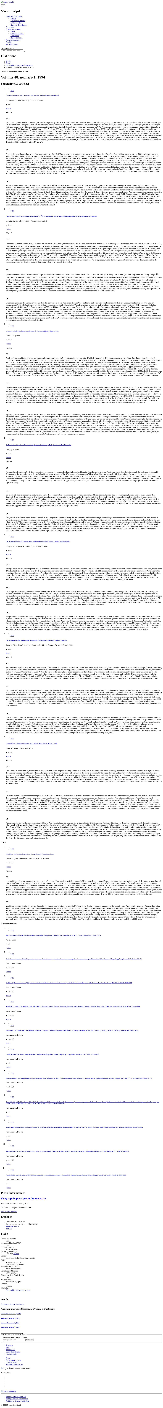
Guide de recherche (13, 1352)
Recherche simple (7, 48)
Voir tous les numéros (9, 1212)
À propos (16, 29)
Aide (7, 1348)
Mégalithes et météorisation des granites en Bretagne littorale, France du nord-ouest (30, 854)
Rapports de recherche (19, 25)
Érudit (13, 31)
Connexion (10, 27)
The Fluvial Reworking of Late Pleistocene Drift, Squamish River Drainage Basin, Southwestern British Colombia (38, 445)
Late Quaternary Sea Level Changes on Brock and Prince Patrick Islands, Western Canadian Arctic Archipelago (38, 541)
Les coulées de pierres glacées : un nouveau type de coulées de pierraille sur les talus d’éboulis (32, 95)
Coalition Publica (17, 34)
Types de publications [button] (14, 16)
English (8, 42)
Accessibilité (10, 1350)
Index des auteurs (12, 1226)
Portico (16, 1254)
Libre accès (15, 36)
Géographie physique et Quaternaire (19, 65)
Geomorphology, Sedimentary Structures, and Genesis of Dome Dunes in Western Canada (31, 743)
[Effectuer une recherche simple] (2, 4)
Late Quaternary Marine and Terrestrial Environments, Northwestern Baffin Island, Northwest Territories (36, 640)
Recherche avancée (13, 40)
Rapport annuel (16, 38)
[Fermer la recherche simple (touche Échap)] (4, 4)
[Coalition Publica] (8, 1391)
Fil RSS (9, 1229)
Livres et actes (16, 23)
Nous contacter (11, 1354)
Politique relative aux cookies (17, 1399)
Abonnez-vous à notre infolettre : (15, 1337)
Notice (8, 108)
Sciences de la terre (23, 1290)
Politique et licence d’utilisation (12, 1304)
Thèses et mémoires (18, 21)
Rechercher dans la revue (15, 1222)
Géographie (10, 1290)
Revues (13, 19)
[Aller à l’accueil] (7, 2)
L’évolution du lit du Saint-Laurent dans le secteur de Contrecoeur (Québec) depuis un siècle (32, 331)
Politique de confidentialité (16, 1397)
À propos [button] (9, 29)
